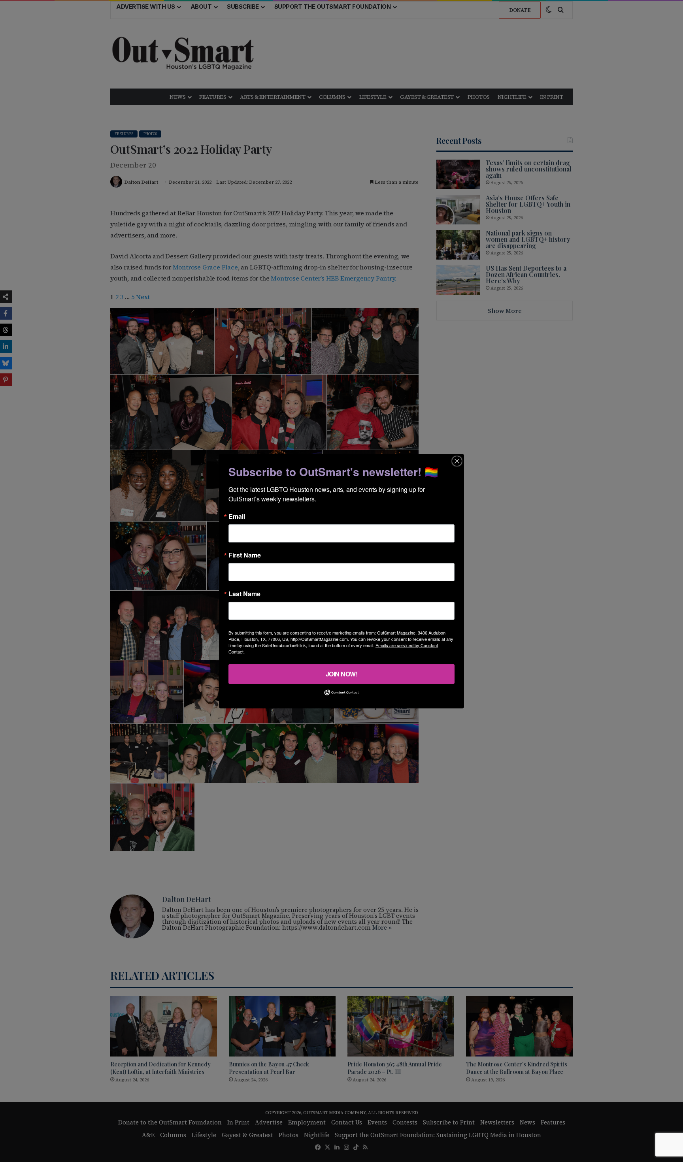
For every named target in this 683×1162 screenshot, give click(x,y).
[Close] (457, 460)
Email (236, 516)
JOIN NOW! (342, 673)
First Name (244, 555)
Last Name (244, 593)
